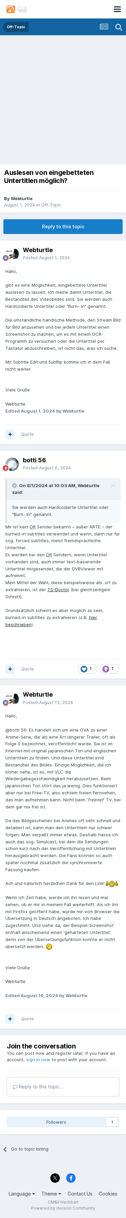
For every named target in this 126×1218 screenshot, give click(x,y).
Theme (49, 1194)
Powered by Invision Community (63, 1208)
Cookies (108, 1194)
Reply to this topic (63, 226)
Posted (46, 257)
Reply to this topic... (40, 1086)
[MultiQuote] (10, 434)
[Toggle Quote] (15, 485)
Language (20, 1194)
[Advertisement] (63, 102)
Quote (27, 434)
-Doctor (58, 589)
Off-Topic (51, 204)
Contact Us (80, 1194)
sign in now (38, 1059)
